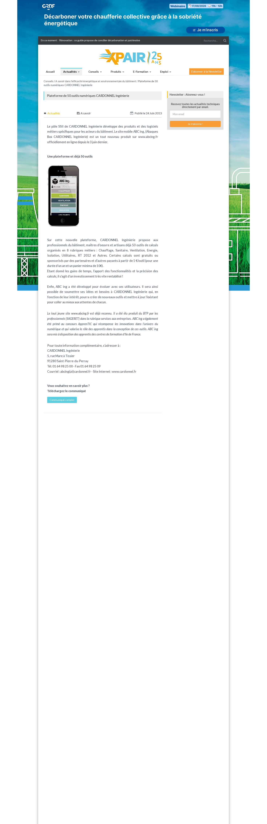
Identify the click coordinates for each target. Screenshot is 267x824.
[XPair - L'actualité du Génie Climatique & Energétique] (133, 56)
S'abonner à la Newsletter (206, 71)
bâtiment (107, 131)
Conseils (93, 71)
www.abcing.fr (148, 137)
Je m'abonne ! (195, 123)
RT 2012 (84, 255)
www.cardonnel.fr (124, 371)
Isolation (53, 255)
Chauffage (106, 250)
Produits (116, 71)
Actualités (70, 71)
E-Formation (140, 71)
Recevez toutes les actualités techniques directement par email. (195, 105)
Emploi (164, 71)
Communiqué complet (62, 399)
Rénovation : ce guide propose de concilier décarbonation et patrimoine (99, 40)
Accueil (50, 71)
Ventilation (137, 250)
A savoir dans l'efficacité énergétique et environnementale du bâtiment (95, 81)
